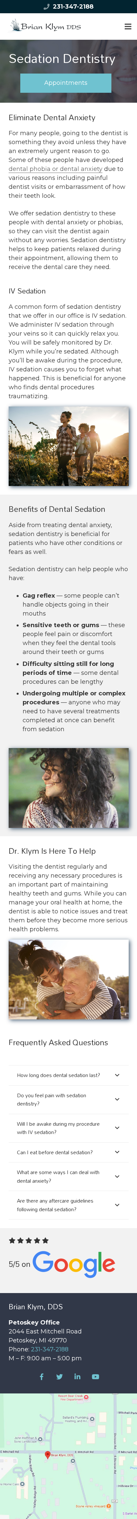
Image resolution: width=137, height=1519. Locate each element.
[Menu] (128, 26)
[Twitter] (59, 1377)
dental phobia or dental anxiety (55, 169)
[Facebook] (41, 1377)
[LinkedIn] (77, 1377)
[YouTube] (95, 1377)
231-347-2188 (73, 6)
